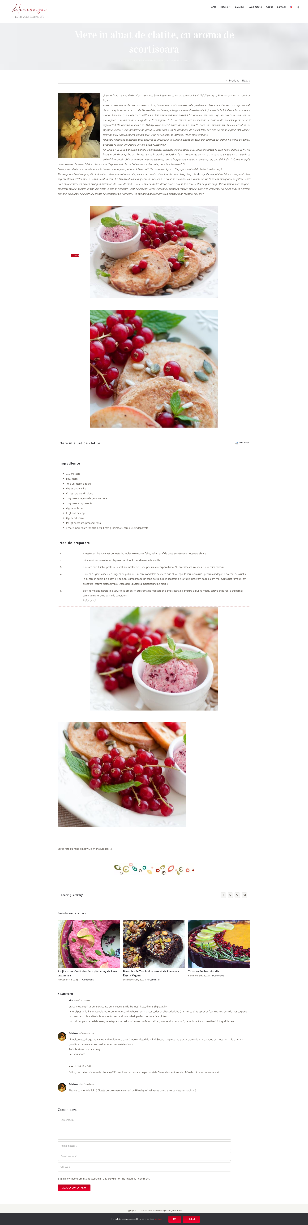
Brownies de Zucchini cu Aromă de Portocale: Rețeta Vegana (154, 944)
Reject (191, 1219)
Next (245, 80)
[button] (298, 6)
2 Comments (218, 976)
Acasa (128, 61)
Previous (234, 80)
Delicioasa (73, 1033)
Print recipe (244, 442)
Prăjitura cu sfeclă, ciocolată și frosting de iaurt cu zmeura (89, 944)
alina (71, 1000)
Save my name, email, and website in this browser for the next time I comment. (105, 1178)
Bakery (144, 61)
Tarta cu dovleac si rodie (219, 944)
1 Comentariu (87, 980)
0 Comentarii (153, 980)
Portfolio (136, 61)
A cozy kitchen (205, 174)
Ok (174, 1219)
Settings (158, 1219)
